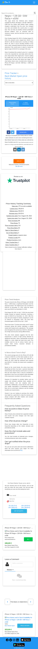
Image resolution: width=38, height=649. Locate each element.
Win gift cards (19, 166)
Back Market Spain (10, 625)
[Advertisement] (19, 272)
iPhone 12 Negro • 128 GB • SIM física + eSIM (19, 614)
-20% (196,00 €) (25, 507)
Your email (12, 495)
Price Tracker (11, 73)
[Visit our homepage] (5, 2)
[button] (7, 602)
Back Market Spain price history (16, 77)
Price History (25, 625)
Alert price (12, 499)
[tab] (12, 103)
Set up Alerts (18, 511)
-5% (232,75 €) (12, 505)
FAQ (21, 450)
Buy (28, 539)
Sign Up (19, 161)
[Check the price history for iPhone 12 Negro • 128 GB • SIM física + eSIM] (19, 619)
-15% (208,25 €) (12, 507)
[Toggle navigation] (34, 2)
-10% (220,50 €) (25, 505)
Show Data (23, 132)
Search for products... (8, 13)
